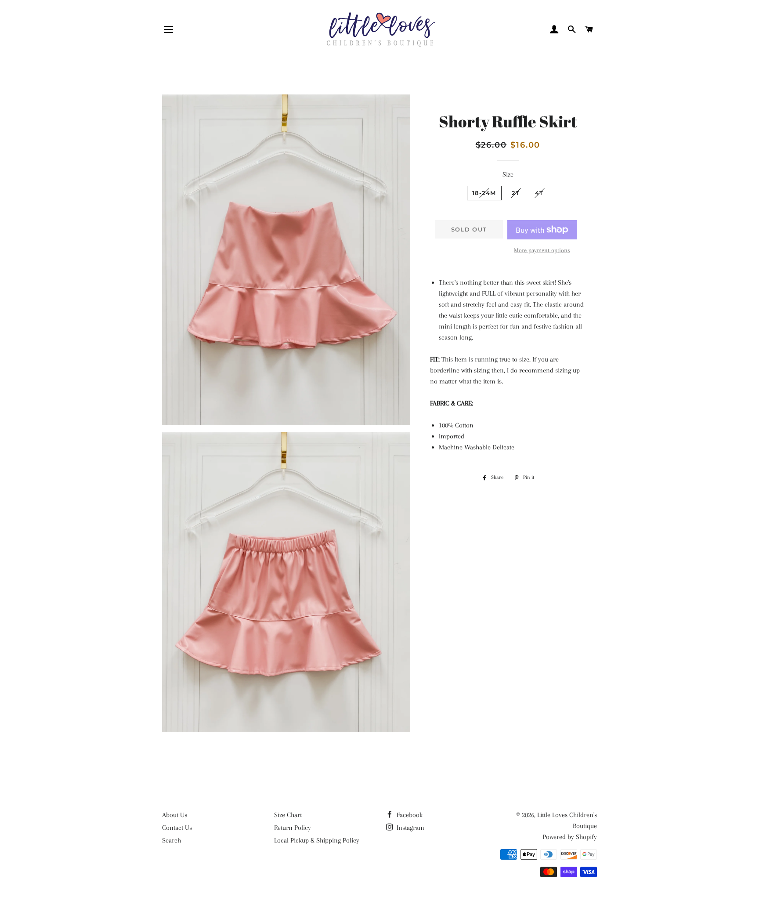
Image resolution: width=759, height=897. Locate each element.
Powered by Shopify (569, 837)
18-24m (484, 192)
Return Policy (292, 828)
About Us (174, 815)
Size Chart (288, 815)
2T (516, 192)
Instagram (409, 828)
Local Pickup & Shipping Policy (316, 840)
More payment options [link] (542, 250)
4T (539, 192)
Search (171, 840)
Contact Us (177, 828)
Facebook (409, 815)
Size (507, 174)
